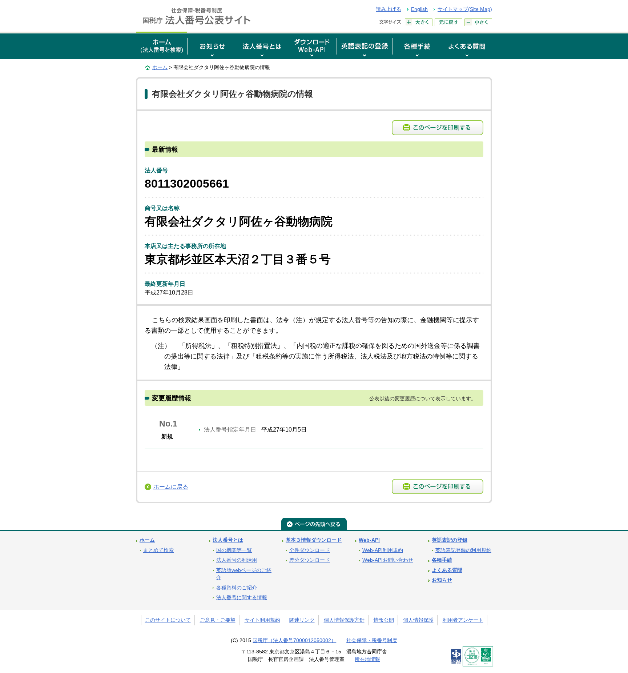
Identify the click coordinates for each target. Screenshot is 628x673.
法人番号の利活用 (236, 560)
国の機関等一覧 (234, 550)
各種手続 (442, 560)
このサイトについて (168, 620)
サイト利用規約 (262, 620)
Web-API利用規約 (382, 550)
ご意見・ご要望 (218, 620)
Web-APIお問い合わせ (387, 560)
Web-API (369, 540)
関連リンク (302, 620)
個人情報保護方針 (344, 620)
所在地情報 (367, 659)
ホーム (160, 67)
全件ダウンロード (309, 550)
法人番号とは (228, 540)
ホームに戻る (170, 487)
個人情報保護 (418, 620)
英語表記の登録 (449, 540)
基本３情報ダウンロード (314, 540)
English (419, 9)
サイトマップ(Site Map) (465, 9)
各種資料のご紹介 (236, 587)
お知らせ (442, 580)
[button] (212, 45)
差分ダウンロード (309, 560)
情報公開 (384, 620)
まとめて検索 (158, 550)
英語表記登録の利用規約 (463, 550)
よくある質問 (447, 570)
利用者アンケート (463, 620)
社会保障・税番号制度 (371, 640)
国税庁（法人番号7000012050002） (294, 640)
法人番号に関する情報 (241, 597)
